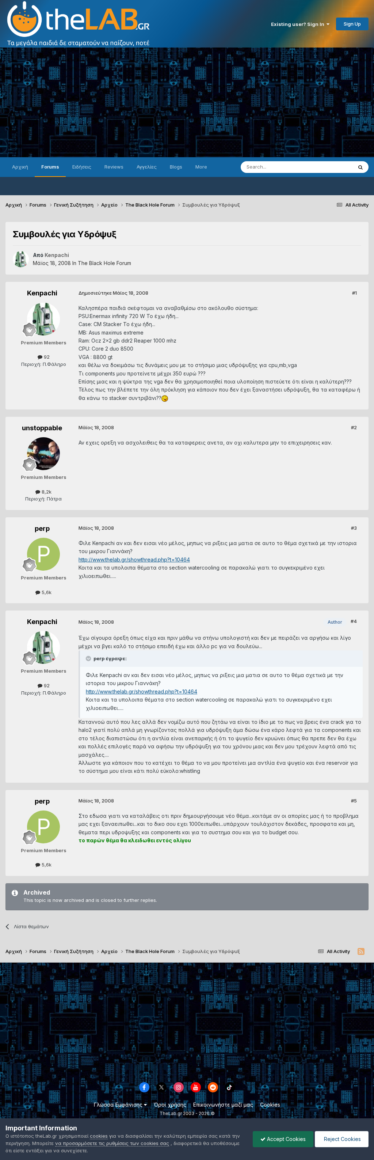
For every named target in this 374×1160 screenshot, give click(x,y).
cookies (99, 1136)
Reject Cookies (342, 1139)
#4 (354, 621)
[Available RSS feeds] (361, 951)
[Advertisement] (187, 102)
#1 (354, 293)
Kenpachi (42, 293)
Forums (50, 167)
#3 (354, 528)
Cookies (270, 1105)
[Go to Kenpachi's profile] (21, 259)
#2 (354, 427)
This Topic (331, 167)
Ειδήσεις (81, 167)
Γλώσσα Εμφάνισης (119, 1105)
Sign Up (352, 24)
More (201, 167)
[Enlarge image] (164, 398)
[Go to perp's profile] (43, 554)
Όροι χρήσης (170, 1105)
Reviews (113, 167)
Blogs (176, 167)
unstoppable (42, 428)
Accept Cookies (286, 1139)
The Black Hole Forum (104, 263)
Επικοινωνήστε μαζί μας (223, 1105)
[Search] (360, 167)
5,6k (45, 592)
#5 (354, 801)
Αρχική (20, 167)
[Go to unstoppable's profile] (43, 453)
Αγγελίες (147, 167)
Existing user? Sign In (299, 24)
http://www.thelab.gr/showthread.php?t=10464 (134, 559)
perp (42, 528)
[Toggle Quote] (89, 658)
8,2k (45, 492)
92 (46, 357)
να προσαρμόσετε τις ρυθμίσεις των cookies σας (112, 1143)
